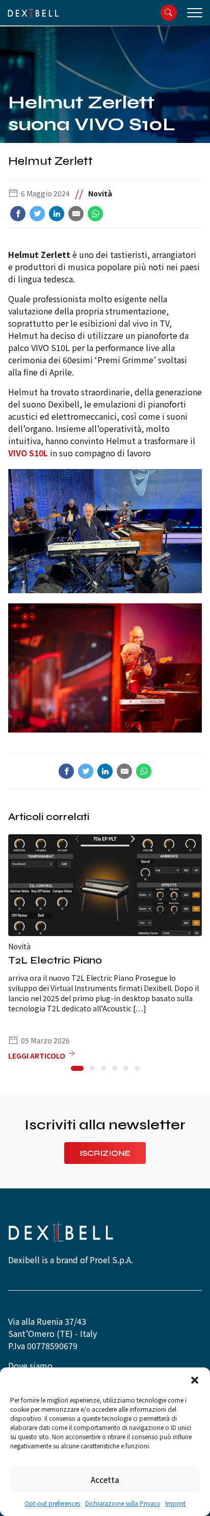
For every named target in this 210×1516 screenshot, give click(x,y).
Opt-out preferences (52, 1503)
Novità (100, 193)
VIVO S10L (28, 453)
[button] (195, 1380)
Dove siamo (30, 1365)
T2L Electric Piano (55, 960)
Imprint (175, 1503)
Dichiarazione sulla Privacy (122, 1503)
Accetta (105, 1479)
